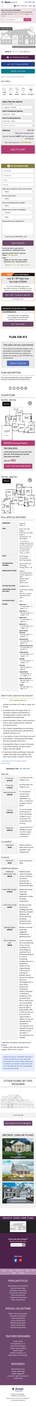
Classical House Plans (17, 77)
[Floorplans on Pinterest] (20, 1260)
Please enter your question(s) (13, 221)
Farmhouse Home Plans (18, 1293)
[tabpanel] (18, 37)
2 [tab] (16, 50)
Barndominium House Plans (18, 1286)
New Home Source (18, 1369)
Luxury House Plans (18, 1320)
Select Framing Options (11, 118)
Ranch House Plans (18, 1295)
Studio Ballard (18, 1350)
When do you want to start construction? (17, 189)
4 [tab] (23, 50)
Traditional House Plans (18, 1297)
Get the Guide (18, 324)
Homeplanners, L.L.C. (18, 1344)
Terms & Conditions (19, 14)
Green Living (18, 1341)
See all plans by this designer (18, 1123)
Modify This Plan (18, 71)
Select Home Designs (18, 1346)
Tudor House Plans (18, 1300)
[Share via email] (10, 388)
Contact (21, 1273)
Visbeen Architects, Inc (18, 1353)
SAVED (18, 6)
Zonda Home (18, 1378)
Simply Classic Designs (18, 1348)
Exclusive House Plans (18, 1316)
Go (24, 1245)
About (14, 1273)
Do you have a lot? (9, 196)
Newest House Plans (18, 1323)
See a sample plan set (18, 700)
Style (8, 77)
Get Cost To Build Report (18, 295)
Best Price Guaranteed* (24, 133)
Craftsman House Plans (18, 1290)
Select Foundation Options (12, 111)
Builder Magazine (18, 1374)
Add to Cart (18, 149)
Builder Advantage (18, 1371)
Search (4, 1270)
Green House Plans (18, 1318)
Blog (27, 1270)
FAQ (32, 1270)
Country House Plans (18, 1288)
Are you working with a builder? (13, 203)
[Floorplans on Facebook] (15, 1260)
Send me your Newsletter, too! (16, 236)
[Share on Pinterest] (26, 388)
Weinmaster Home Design (18, 1355)
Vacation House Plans (18, 1327)
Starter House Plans (18, 1325)
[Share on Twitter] (22, 388)
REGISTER (24, 6)
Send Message (18, 243)
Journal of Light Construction (18, 1376)
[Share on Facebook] (18, 388)
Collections (19, 1270)
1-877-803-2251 (29, 2)
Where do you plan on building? (14, 210)
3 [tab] (20, 50)
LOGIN (30, 6)
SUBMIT (27, 20)
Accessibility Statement (18, 1400)
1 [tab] (13, 50)
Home (3, 77)
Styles (11, 1270)
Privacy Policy (27, 265)
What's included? (7, 104)
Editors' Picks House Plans (18, 1314)
